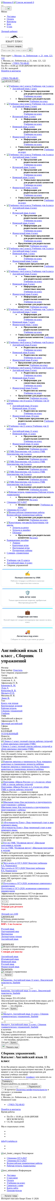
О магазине (12, 1178)
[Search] (30, 50)
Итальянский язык (10, 959)
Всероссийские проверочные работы (24, 1163)
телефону (30, 1077)
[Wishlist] (2, 978)
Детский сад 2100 (9, 914)
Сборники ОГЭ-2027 (17, 1158)
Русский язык (7, 929)
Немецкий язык (8, 961)
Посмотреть (7, 969)
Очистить (17, 670)
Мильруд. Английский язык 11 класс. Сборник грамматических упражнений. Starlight (23, 1025)
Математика (7, 934)
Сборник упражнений (17, 673)
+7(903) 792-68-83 (20, 63)
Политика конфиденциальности (31, 1089)
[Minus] (2, 988)
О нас (9, 26)
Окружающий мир (10, 931)
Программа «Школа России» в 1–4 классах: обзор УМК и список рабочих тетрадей (25, 788)
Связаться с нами (15, 1185)
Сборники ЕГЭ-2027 (17, 1160)
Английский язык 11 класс (19, 563)
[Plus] (32, 988)
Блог (9, 24)
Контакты (11, 21)
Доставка (11, 16)
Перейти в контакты (11, 1109)
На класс (33, 499)
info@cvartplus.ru (9, 1141)
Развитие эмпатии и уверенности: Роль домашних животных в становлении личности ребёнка (25, 767)
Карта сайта (12, 1188)
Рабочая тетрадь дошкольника (21, 1165)
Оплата (10, 19)
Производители (14, 1190)
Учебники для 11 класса (18, 560)
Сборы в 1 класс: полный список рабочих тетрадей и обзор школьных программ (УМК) (26, 747)
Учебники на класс (33, 96)
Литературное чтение (11, 936)
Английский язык (9, 939)
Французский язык (10, 966)
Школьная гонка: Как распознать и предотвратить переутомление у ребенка (25, 808)
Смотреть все (7, 916)
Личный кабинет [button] (9, 31)
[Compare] (5, 978)
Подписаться (34, 1087)
